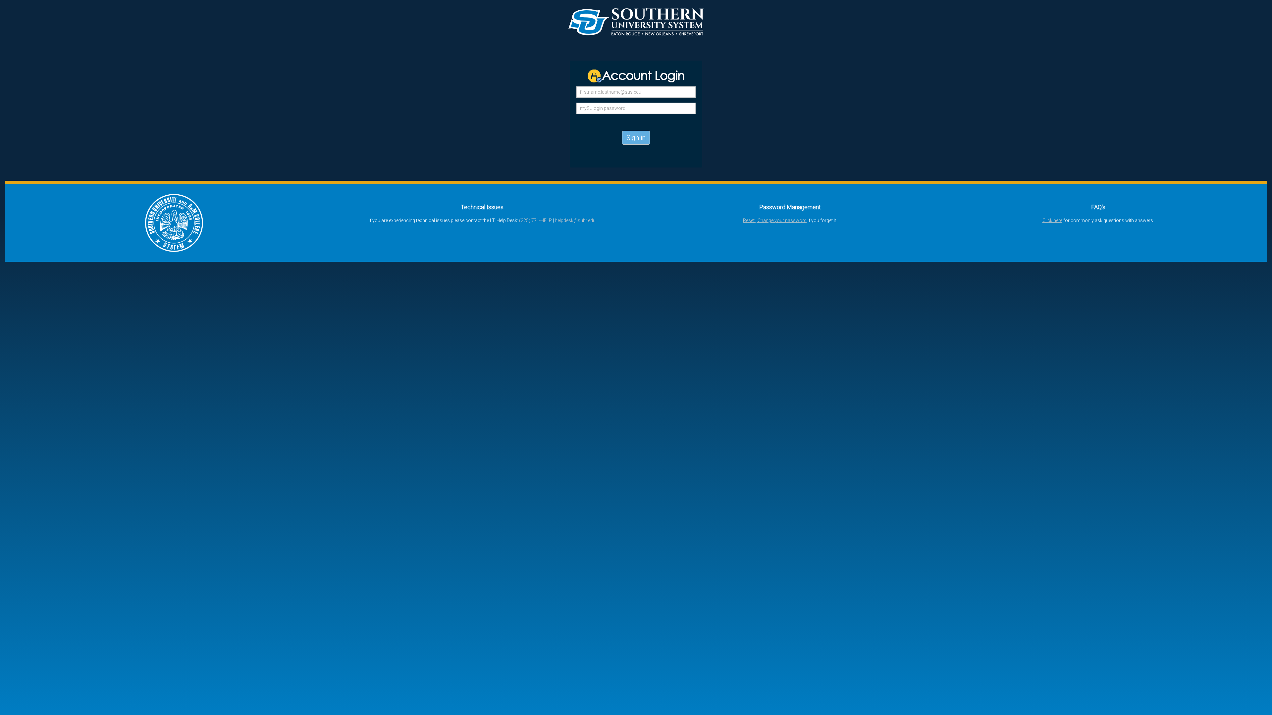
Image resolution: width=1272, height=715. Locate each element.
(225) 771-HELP (535, 220)
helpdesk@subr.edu (575, 220)
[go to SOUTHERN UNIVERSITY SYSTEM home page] (174, 222)
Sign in (636, 138)
